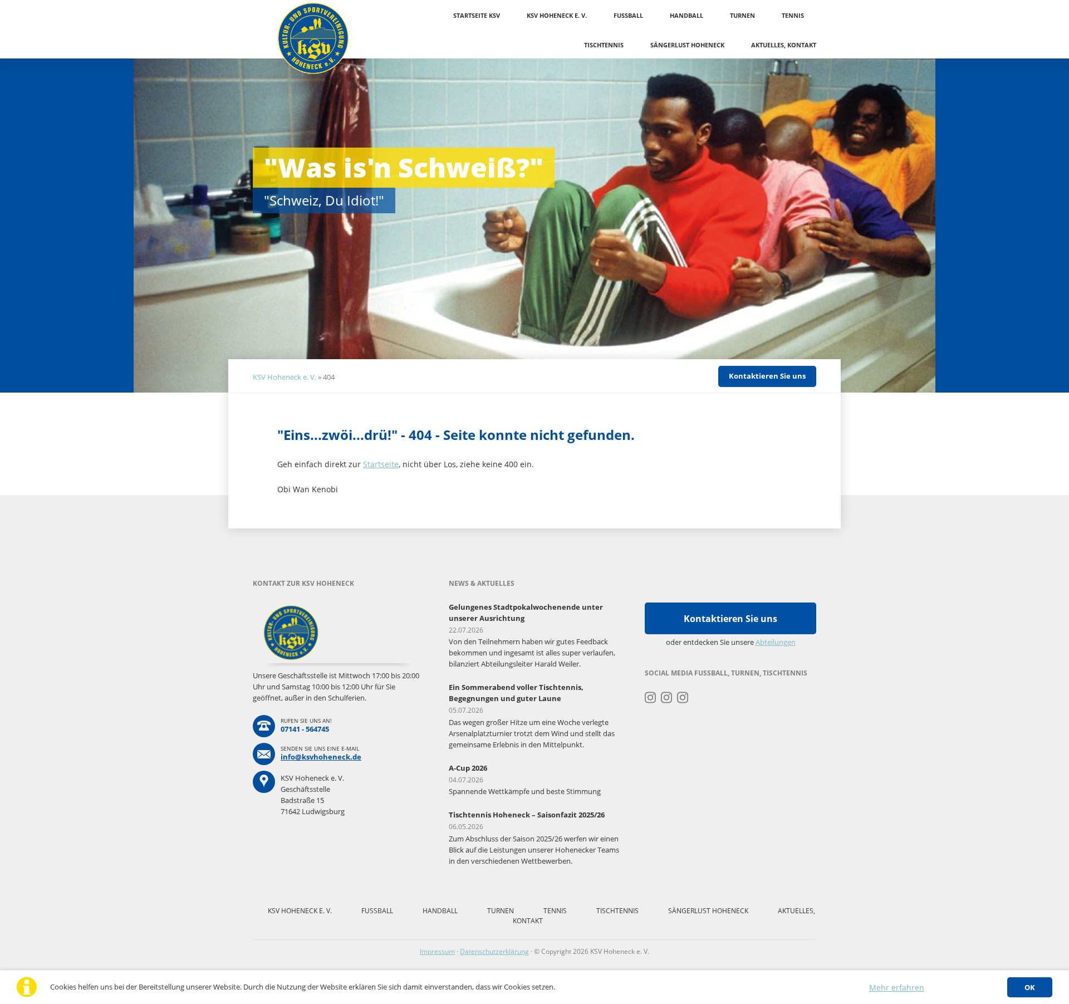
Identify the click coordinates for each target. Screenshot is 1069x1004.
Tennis (793, 15)
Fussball (628, 15)
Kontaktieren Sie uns (767, 376)
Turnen (742, 15)
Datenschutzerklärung (494, 951)
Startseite (381, 464)
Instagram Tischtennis (683, 697)
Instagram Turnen (650, 697)
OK (1029, 987)
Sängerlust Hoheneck (687, 45)
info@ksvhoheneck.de (321, 757)
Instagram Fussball (667, 697)
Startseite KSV (476, 15)
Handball (686, 15)
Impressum (437, 951)
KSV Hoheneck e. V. (557, 15)
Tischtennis (604, 45)
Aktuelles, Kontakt (783, 45)
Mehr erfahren (896, 987)
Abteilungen (776, 642)
